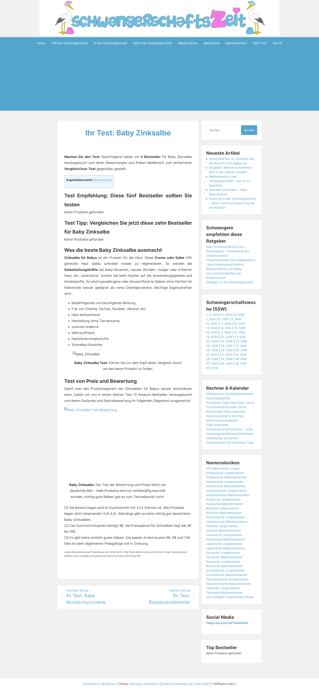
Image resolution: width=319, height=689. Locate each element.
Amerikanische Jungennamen (226, 490)
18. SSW (239, 332)
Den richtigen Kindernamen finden (230, 597)
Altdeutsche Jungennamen (224, 482)
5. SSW (227, 315)
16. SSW (211, 332)
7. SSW (211, 319)
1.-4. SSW (212, 315)
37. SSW (211, 363)
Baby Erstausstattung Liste (225, 247)
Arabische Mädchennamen (224, 504)
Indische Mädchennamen (223, 530)
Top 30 (277, 43)
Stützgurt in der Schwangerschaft (229, 282)
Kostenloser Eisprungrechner (226, 411)
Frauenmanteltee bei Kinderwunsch (230, 260)
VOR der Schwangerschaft (69, 43)
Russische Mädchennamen (224, 566)
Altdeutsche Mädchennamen (226, 486)
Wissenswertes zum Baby (224, 269)
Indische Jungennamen (222, 526)
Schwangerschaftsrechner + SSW (229, 429)
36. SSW (241, 359)
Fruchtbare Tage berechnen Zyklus (230, 402)
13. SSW (211, 328)
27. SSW (240, 346)
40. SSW (212, 368)
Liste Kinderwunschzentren (225, 264)
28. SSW (212, 350)
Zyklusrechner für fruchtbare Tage (230, 442)
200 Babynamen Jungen (223, 468)
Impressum (151, 684)
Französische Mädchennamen (226, 521)
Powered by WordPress (100, 684)
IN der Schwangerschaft (110, 43)
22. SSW (212, 341)
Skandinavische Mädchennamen (228, 584)
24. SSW (241, 341)
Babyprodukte (188, 43)
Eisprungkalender (218, 398)
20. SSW (226, 337)
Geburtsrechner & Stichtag (224, 416)
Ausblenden (102, 180)
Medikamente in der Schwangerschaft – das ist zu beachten (229, 181)
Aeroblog (136, 684)
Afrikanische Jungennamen (225, 473)
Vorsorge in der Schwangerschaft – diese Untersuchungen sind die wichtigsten (232, 203)
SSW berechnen (217, 425)
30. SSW (241, 350)
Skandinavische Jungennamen (227, 579)
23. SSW (227, 341)
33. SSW (240, 354)
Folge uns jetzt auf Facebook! (227, 623)
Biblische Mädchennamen (223, 513)
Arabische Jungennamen (223, 499)
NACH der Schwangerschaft (152, 43)
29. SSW (227, 350)
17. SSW (225, 332)
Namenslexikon (236, 43)
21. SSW (240, 337)
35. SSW (226, 359)
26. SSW (226, 346)
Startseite (202, 684)
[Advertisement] (159, 85)
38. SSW (226, 363)
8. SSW (223, 319)
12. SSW (239, 323)
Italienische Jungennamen (224, 535)
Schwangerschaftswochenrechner (229, 433)
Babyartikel (212, 43)
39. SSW (241, 363)
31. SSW (211, 354)
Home (41, 43)
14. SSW (225, 328)
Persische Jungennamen (223, 552)
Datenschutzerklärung (177, 684)
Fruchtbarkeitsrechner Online (226, 407)
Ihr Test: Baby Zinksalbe (128, 132)
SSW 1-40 (259, 43)
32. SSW (226, 354)
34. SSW (212, 359)
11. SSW (225, 323)
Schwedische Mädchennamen (226, 575)
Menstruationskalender (222, 420)
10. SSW (211, 323)
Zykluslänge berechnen (222, 438)
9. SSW (236, 319)
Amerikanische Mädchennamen (227, 495)
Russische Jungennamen (223, 561)
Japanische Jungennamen (224, 544)
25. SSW (212, 346)
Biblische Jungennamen (222, 508)
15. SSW (239, 328)
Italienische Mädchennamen (225, 539)
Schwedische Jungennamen (225, 570)
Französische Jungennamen (225, 517)
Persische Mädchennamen (224, 557)
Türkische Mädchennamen (224, 592)
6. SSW (239, 315)
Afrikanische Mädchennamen (226, 477)
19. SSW (211, 337)
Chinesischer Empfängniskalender (229, 394)
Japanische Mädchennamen (225, 548)
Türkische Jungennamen (223, 588)
